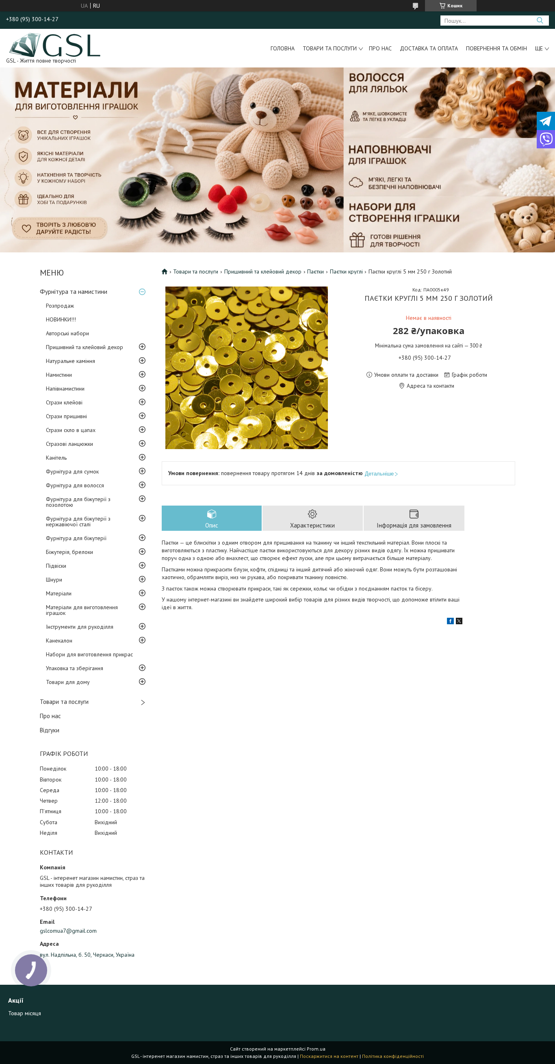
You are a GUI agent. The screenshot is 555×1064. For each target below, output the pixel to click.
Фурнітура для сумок (72, 471)
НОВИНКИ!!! (61, 319)
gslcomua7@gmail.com (68, 930)
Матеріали (59, 593)
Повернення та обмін (496, 48)
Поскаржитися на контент (329, 1056)
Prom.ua (316, 1049)
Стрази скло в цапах (70, 430)
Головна (283, 48)
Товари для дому (68, 682)
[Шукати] (540, 20)
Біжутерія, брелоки (69, 552)
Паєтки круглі (346, 271)
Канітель (56, 457)
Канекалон (59, 640)
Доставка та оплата (429, 48)
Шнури (54, 579)
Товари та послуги (330, 48)
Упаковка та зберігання (74, 668)
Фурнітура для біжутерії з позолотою (78, 501)
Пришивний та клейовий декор (84, 347)
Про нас (380, 48)
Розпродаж (60, 305)
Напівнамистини (65, 388)
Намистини (59, 374)
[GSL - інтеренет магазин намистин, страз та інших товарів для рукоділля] (55, 44)
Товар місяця (24, 1013)
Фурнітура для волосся (75, 485)
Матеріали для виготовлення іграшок (82, 610)
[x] (459, 622)
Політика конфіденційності (393, 1056)
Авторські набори (67, 333)
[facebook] (450, 622)
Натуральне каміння (70, 361)
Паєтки (315, 271)
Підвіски (56, 565)
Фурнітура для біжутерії (76, 538)
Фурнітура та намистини (73, 291)
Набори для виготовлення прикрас (89, 654)
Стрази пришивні (66, 416)
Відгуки (49, 730)
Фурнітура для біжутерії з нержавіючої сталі (78, 521)
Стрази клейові (64, 402)
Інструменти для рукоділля (79, 626)
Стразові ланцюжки (69, 443)
